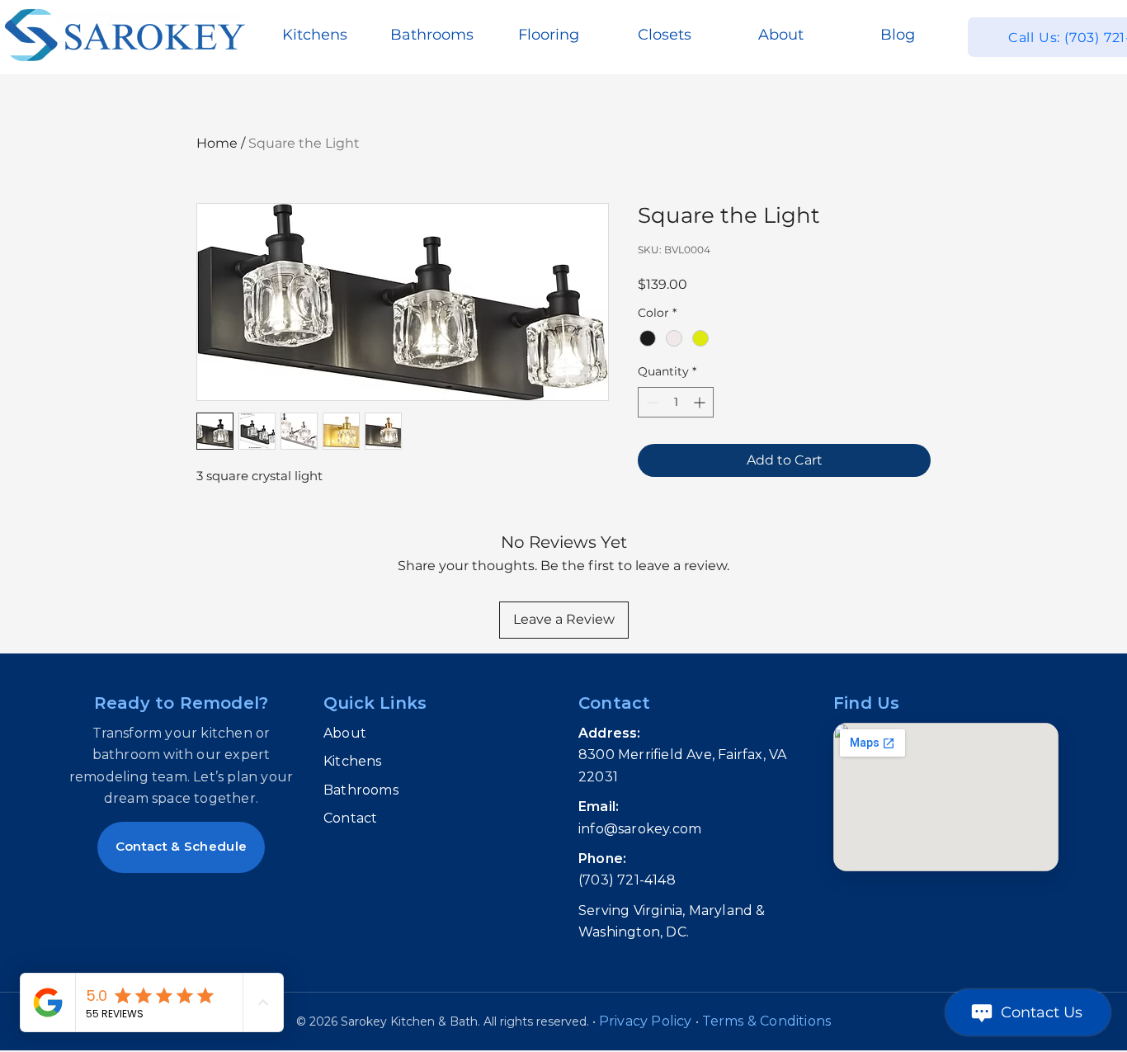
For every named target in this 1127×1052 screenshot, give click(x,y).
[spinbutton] (676, 402)
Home (217, 143)
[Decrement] (650, 402)
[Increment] (701, 402)
